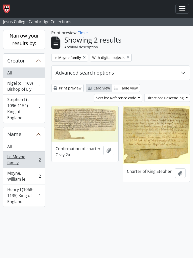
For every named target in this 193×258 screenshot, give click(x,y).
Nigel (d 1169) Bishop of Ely (24, 86)
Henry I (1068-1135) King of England (24, 195)
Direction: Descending (166, 97)
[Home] (8, 9)
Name (14, 134)
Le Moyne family (24, 160)
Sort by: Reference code (116, 97)
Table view (128, 88)
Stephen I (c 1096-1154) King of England (24, 108)
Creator (16, 60)
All (9, 73)
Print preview (69, 88)
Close (82, 33)
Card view (101, 88)
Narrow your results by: (24, 39)
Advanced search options (85, 72)
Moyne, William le (24, 176)
